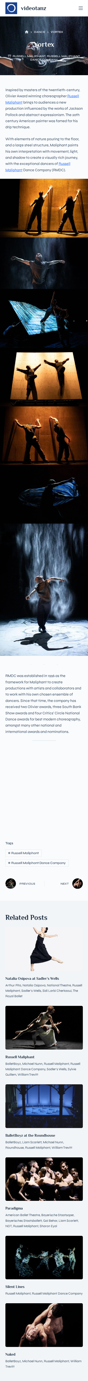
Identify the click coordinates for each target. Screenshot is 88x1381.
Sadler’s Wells (31, 991)
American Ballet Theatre (22, 1215)
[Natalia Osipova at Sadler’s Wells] (44, 949)
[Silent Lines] (44, 1258)
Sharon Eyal (48, 1226)
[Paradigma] (44, 1179)
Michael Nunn (32, 1064)
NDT (8, 1226)
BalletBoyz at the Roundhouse (30, 1135)
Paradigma (14, 1208)
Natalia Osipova (34, 985)
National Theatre (59, 985)
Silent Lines (14, 1287)
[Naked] (44, 1325)
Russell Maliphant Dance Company (55, 58)
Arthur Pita (13, 985)
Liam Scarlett (32, 1142)
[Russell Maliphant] (44, 1028)
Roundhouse (14, 1148)
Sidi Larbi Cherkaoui (57, 991)
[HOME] (26, 32)
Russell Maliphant (29, 56)
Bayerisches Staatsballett (23, 1221)
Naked (10, 1354)
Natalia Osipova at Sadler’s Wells (32, 978)
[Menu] (81, 8)
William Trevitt (28, 1075)
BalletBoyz (13, 1064)
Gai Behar (50, 1221)
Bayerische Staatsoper (57, 1215)
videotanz (33, 8)
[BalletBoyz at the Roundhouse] (44, 1106)
